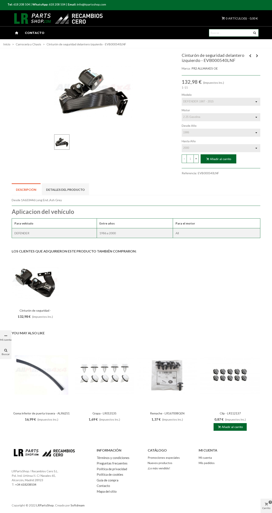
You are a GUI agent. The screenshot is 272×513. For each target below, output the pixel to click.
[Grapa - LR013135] (104, 375)
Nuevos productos (160, 463)
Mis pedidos (207, 463)
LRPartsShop (45, 505)
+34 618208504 (25, 484)
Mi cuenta (205, 457)
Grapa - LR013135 (104, 413)
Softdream (78, 505)
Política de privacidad (112, 469)
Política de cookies (110, 474)
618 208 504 (21, 4)
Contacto (34, 33)
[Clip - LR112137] (230, 375)
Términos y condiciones (113, 458)
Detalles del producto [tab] (65, 189)
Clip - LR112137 (230, 413)
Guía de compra (107, 480)
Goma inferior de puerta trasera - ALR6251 (41, 413)
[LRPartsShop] (27, 18)
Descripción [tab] (26, 189)
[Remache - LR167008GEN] (167, 375)
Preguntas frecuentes (112, 463)
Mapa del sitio (107, 491)
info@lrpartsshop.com (91, 4)
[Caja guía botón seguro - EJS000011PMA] (250, 56)
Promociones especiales (164, 457)
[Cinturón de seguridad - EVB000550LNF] (257, 56)
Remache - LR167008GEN (167, 413)
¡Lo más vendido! (159, 468)
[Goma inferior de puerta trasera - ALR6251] (41, 375)
